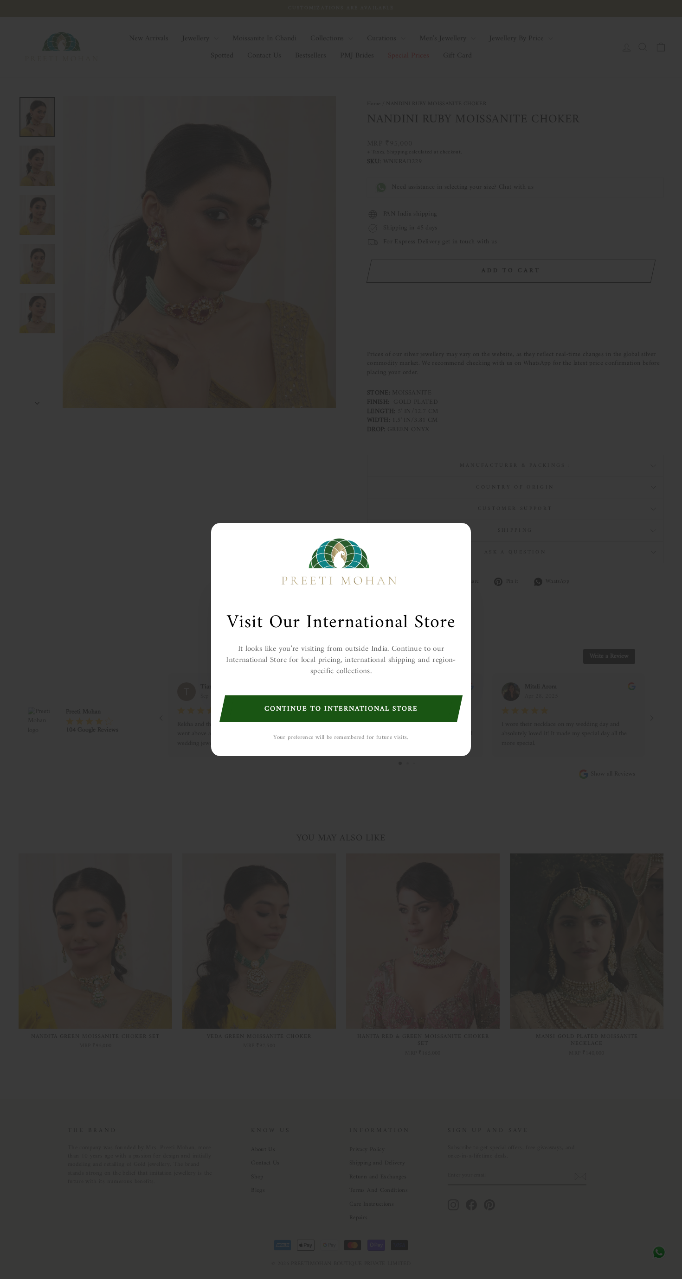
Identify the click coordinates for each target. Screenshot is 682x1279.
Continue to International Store (341, 709)
